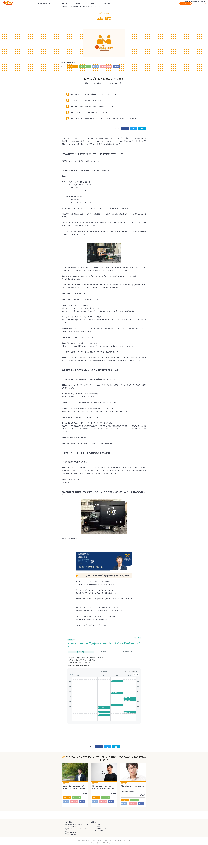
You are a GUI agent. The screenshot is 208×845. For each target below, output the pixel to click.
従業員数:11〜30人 (124, 800)
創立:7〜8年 (95, 66)
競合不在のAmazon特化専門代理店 (102, 786)
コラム (92, 3)
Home (63, 6)
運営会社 (80, 840)
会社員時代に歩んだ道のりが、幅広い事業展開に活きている (92, 106)
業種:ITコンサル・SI (84, 66)
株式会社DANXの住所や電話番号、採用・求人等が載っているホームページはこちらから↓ (103, 118)
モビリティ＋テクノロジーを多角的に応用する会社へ (89, 112)
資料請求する (185, 3)
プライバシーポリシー (102, 840)
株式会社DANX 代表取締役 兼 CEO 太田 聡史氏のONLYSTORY (93, 94)
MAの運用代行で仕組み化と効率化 (73, 786)
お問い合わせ (107, 3)
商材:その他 (82, 801)
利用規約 (93, 840)
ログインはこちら (199, 3)
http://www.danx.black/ (70, 538)
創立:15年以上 (124, 803)
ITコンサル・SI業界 (71, 6)
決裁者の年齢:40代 (106, 66)
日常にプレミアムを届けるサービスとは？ (85, 100)
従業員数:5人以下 (72, 66)
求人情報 (86, 840)
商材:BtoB (116, 66)
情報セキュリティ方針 (115, 840)
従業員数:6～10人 (95, 797)
